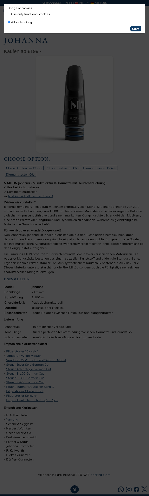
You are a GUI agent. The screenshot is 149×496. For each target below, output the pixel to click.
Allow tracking (21, 22)
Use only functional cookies (30, 14)
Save (135, 29)
